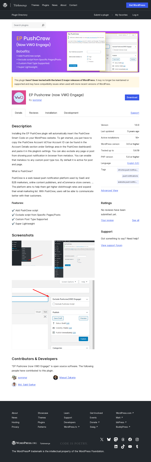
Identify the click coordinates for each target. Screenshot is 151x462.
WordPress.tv (72, 427)
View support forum (111, 245)
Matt (119, 417)
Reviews (33, 112)
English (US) (133, 163)
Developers (70, 422)
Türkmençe (45, 443)
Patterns (42, 427)
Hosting (15, 422)
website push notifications (128, 182)
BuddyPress (123, 427)
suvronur (37, 99)
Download (132, 97)
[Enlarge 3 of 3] (90, 284)
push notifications (130, 176)
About (15, 413)
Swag (94, 427)
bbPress (121, 422)
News (14, 417)
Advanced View (109, 190)
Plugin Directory (19, 15)
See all (135, 220)
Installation (51, 112)
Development (71, 112)
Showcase (43, 413)
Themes (42, 417)
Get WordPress (137, 5)
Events (93, 417)
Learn (66, 413)
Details (18, 112)
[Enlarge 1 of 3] (48, 244)
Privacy (15, 427)
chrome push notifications (128, 170)
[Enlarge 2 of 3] (90, 244)
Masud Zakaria (67, 377)
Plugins (41, 422)
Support (135, 112)
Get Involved (96, 413)
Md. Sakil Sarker (27, 384)
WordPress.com (125, 413)
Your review (107, 220)
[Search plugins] (43, 25)
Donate (95, 422)
